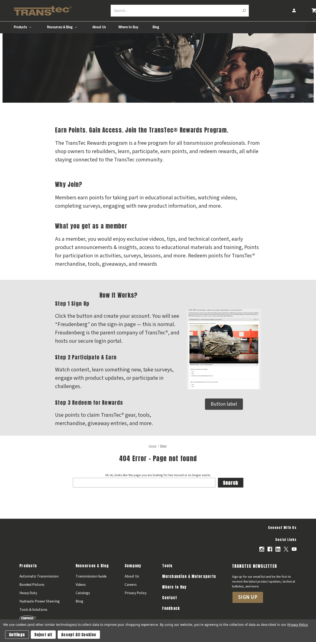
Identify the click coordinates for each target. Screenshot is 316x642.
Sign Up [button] (247, 597)
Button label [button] (224, 404)
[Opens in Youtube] (294, 549)
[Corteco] (39, 618)
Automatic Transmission (39, 576)
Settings (17, 634)
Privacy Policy (135, 593)
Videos (81, 584)
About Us (99, 27)
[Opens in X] (286, 549)
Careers (131, 584)
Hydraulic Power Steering (39, 601)
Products (21, 27)
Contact (169, 597)
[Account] (294, 10)
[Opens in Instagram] (261, 549)
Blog (155, 27)
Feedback (171, 608)
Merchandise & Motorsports (189, 576)
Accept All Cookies (78, 634)
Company (133, 565)
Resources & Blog (60, 27)
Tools (167, 565)
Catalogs (83, 593)
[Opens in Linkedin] (278, 549)
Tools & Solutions (33, 609)
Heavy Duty (28, 593)
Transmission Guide (91, 576)
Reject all (43, 634)
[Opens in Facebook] (269, 549)
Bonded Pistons (31, 584)
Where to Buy (128, 27)
